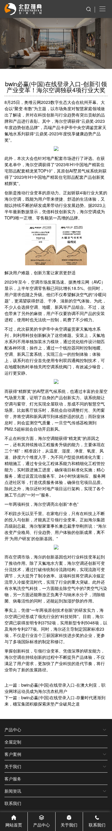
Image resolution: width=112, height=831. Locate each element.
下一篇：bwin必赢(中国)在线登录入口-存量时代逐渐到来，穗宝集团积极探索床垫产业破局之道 (54, 700)
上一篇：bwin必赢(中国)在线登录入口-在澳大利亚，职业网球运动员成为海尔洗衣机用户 (54, 688)
